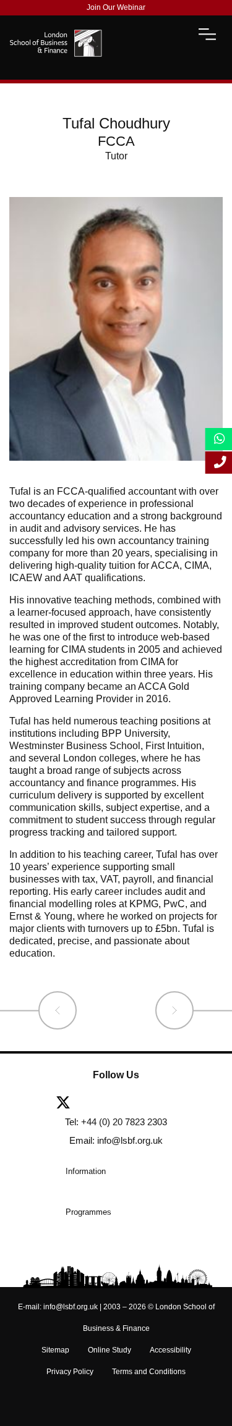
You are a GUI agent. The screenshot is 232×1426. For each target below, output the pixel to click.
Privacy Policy (69, 1371)
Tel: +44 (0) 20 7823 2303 (116, 1122)
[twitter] (68, 1103)
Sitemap (55, 1350)
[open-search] (174, 34)
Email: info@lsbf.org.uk (116, 1140)
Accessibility (170, 1350)
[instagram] (182, 1103)
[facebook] (98, 1103)
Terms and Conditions (149, 1371)
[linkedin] (127, 1103)
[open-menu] (207, 34)
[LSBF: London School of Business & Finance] (55, 34)
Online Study (109, 1350)
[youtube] (157, 1103)
